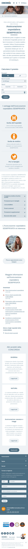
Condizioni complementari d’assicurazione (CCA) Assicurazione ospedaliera (13, 319)
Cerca (4, 501)
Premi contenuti (9, 208)
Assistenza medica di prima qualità (12, 196)
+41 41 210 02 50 (13, 512)
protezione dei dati (11, 547)
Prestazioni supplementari (12, 212)
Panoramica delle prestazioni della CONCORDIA (13, 302)
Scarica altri (14, 450)
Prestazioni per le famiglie (11, 201)
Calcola (6, 97)
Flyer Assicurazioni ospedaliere (14, 290)
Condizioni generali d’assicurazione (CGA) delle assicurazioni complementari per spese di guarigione (15, 310)
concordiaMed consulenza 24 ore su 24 (16, 508)
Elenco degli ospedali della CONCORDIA (13, 295)
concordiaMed (8, 204)
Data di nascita (5, 78)
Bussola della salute (10, 216)
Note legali (12, 537)
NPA (3, 90)
